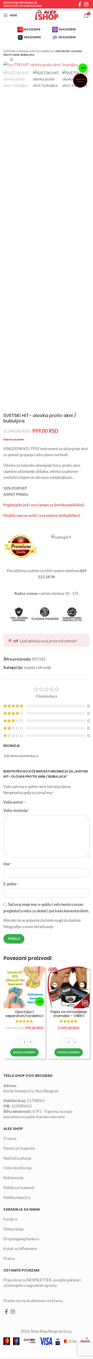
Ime (7, 863)
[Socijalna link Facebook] (80, 4)
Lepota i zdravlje (41, 51)
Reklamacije (13, 1177)
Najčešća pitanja (17, 1158)
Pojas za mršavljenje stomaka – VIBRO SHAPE (69, 1015)
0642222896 (31, 29)
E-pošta (11, 883)
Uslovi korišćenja (17, 1167)
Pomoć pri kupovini (19, 1148)
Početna (9, 51)
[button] (24, 1052)
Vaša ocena (14, 802)
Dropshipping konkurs (21, 1238)
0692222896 (32, 37)
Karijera (10, 1219)
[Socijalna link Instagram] (86, 4)
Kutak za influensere (20, 1248)
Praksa (9, 1258)
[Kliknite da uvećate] (11, 59)
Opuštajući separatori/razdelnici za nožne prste (24, 1015)
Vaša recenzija (16, 810)
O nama (9, 1138)
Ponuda (22, 51)
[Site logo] (46, 14)
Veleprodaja (13, 1229)
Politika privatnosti (18, 1187)
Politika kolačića (16, 1197)
